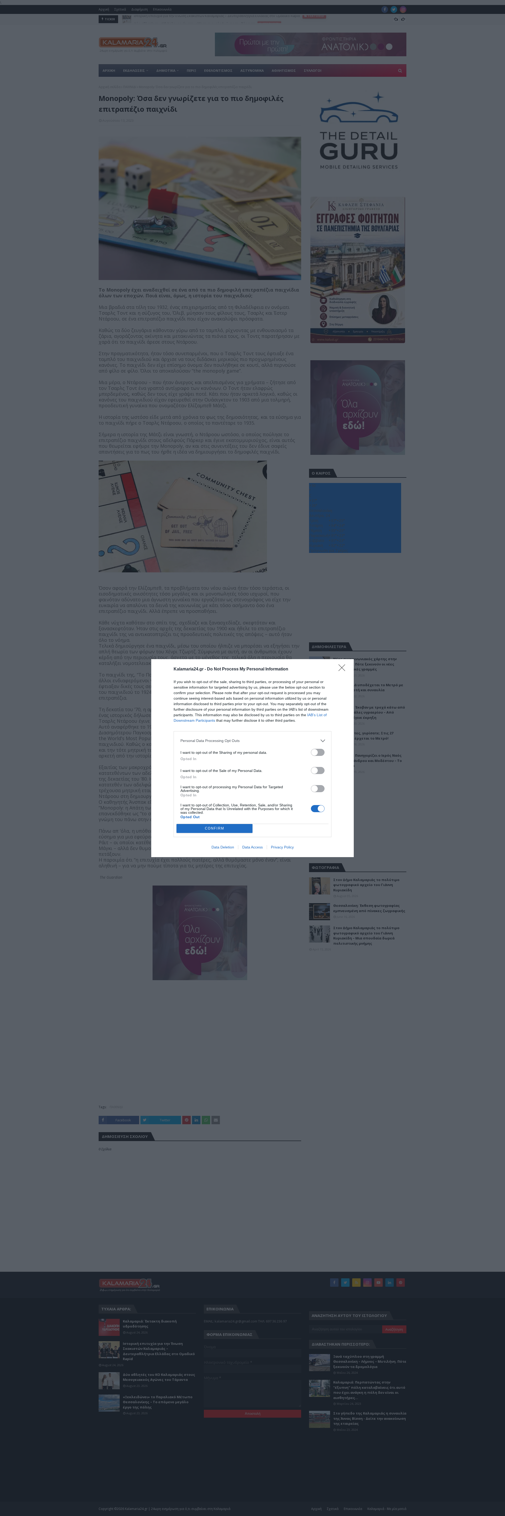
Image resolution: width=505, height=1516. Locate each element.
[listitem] (252, 741)
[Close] (344, 669)
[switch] (318, 752)
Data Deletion (222, 847)
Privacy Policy (282, 847)
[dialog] (252, 758)
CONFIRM (214, 828)
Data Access (252, 847)
